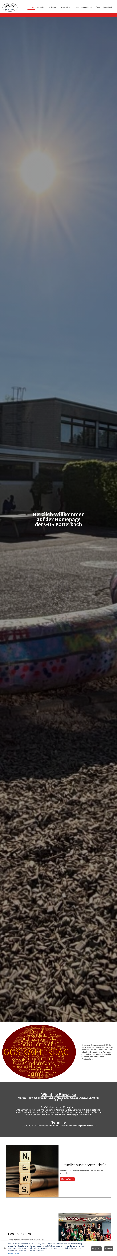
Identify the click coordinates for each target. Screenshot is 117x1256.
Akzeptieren (96, 1248)
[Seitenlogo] (10, 7)
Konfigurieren (13, 1253)
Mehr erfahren (67, 1179)
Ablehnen (108, 1248)
